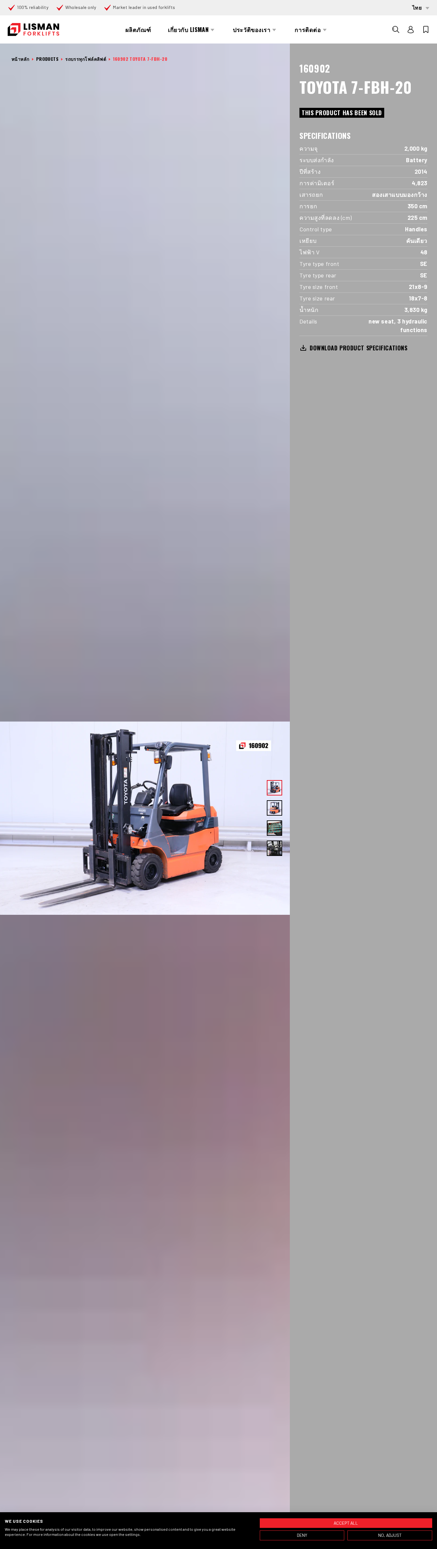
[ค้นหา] (395, 29)
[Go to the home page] (33, 29)
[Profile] (410, 29)
